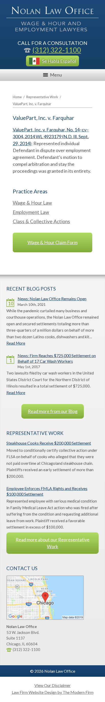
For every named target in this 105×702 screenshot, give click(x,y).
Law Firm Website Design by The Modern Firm (53, 692)
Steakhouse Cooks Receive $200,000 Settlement (48, 443)
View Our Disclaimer (52, 685)
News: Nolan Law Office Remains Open (52, 298)
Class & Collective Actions (41, 221)
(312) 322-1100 (56, 50)
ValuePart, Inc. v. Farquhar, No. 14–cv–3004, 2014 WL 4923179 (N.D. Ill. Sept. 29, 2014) (51, 136)
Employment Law (31, 212)
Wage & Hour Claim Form (52, 242)
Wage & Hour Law (32, 203)
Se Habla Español (59, 61)
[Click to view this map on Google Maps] (45, 618)
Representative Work (42, 97)
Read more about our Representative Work (52, 543)
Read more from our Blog (52, 411)
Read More (15, 343)
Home (17, 97)
